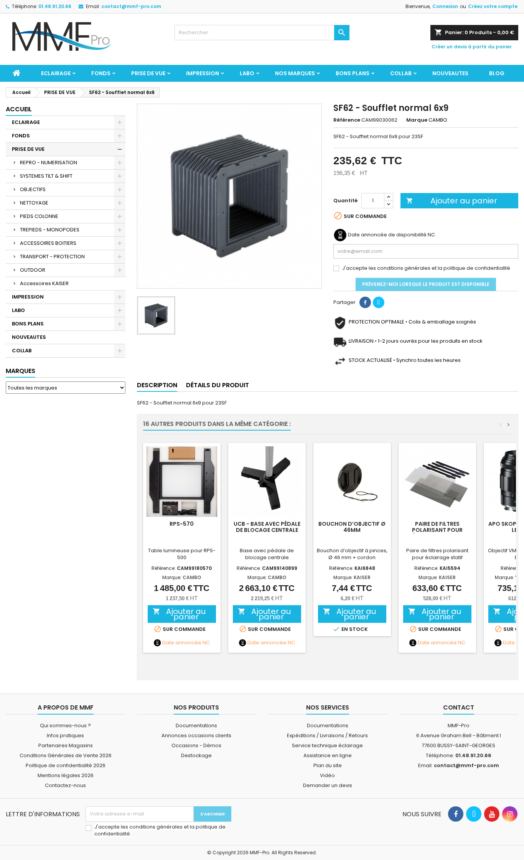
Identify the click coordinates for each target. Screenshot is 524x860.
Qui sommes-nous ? (65, 725)
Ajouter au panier (452, 200)
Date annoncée (181, 642)
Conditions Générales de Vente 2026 (66, 755)
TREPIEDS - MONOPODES (49, 229)
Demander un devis (327, 785)
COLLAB (401, 73)
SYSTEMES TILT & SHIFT (46, 176)
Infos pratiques (65, 735)
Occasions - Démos (196, 745)
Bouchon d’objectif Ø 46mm (352, 527)
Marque (416, 120)
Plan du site (327, 765)
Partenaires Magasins (65, 745)
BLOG (496, 73)
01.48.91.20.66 (54, 6)
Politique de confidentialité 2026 (65, 765)
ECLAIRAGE (56, 73)
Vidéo (327, 775)
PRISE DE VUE (148, 73)
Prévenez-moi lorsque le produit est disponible (425, 284)
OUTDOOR (32, 270)
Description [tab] (157, 385)
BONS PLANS (352, 73)
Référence (346, 120)
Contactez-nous (65, 785)
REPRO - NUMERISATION (48, 162)
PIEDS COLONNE (39, 216)
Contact (458, 707)
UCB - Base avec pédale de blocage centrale (267, 527)
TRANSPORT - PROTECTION (52, 256)
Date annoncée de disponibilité (387, 234)
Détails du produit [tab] (217, 385)
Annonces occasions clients (196, 735)
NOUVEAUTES (450, 73)
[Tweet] (378, 302)
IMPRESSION (202, 73)
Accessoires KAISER (44, 283)
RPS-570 (182, 524)
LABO (247, 73)
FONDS (100, 73)
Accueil (19, 109)
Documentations (196, 725)
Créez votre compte (492, 6)
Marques (20, 370)
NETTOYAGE (34, 202)
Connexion (445, 6)
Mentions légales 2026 (66, 775)
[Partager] (365, 302)
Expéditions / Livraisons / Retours (327, 735)
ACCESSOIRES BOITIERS (48, 243)
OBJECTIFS (33, 189)
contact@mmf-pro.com (131, 6)
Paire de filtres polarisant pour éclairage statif (437, 530)
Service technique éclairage (327, 745)
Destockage (196, 755)
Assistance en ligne (327, 755)
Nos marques (295, 73)
